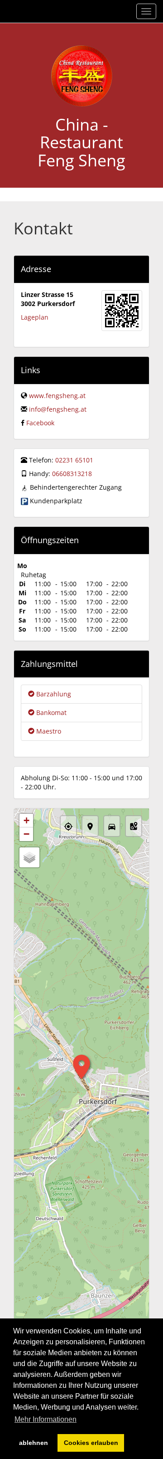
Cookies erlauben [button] (91, 1442)
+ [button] (26, 820)
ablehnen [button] (33, 1442)
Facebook (40, 422)
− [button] (26, 834)
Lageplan (34, 317)
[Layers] (29, 857)
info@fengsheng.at (57, 409)
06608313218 (72, 473)
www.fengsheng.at (57, 395)
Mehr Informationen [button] (45, 1419)
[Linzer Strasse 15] (121, 310)
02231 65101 (74, 460)
